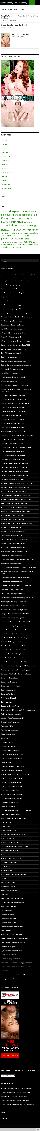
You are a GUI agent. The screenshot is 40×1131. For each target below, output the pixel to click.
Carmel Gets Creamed (9, 862)
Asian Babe (5, 144)
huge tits (15, 232)
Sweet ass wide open (8, 806)
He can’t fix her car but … (9, 882)
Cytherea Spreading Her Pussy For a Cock (15, 495)
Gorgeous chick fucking (9, 955)
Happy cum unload (7, 914)
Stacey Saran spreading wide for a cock (14, 281)
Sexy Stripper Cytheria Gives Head (13, 943)
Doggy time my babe (8, 734)
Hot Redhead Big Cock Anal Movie (13, 834)
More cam (4, 1118)
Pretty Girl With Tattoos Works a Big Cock (16, 638)
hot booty (5, 233)
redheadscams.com (7, 242)
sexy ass (18, 241)
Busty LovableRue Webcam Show (12, 451)
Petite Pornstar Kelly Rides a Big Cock (14, 939)
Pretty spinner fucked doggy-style (13, 305)
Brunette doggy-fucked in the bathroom (15, 385)
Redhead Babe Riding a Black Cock (13, 543)
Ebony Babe (5, 160)
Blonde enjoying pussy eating (11, 959)
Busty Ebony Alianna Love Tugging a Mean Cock (17, 559)
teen (8, 247)
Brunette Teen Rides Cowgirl (11, 654)
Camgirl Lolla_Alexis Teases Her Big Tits (15, 614)
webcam (16, 247)
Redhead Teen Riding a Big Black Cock (14, 531)
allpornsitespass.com (12, 211)
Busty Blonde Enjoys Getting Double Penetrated (18, 666)
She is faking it (6, 931)
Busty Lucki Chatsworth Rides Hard (13, 874)
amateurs (29, 211)
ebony (8, 230)
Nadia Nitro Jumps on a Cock (11, 563)
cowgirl (21, 226)
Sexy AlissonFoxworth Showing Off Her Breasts (17, 435)
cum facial (27, 226)
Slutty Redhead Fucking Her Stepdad (14, 503)
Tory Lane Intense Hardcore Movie (13, 455)
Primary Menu (37, 2)
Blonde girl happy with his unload (12, 766)
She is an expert (6, 822)
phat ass (31, 236)
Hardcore (4, 168)
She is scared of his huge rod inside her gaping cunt (19, 710)
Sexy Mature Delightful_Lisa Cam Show (14, 626)
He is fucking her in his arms (10, 850)
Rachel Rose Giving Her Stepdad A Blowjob (16, 403)
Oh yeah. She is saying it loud (11, 782)
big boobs (18, 214)
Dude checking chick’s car (10, 706)
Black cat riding (6, 762)
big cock (28, 214)
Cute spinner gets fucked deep (12, 289)
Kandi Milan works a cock (9, 373)
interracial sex (32, 233)
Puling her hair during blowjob (11, 714)
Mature (3, 180)
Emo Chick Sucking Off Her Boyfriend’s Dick (16, 511)
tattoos (36, 244)
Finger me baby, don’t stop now (12, 758)
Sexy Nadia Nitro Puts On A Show (12, 515)
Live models (8, 1083)
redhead (25, 238)
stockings (31, 244)
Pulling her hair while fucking (11, 858)
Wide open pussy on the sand (11, 794)
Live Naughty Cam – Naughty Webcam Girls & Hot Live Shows (15, 2)
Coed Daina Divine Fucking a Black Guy (14, 535)
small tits (27, 241)
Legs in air (4, 894)
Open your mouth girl (8, 923)
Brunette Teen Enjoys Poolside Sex (13, 399)
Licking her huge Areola (9, 979)
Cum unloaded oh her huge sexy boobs (14, 846)
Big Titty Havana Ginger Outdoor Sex (14, 491)
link (38, 1096)
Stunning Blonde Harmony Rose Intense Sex (16, 1088)
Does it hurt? (5, 971)
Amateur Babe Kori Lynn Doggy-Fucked (14, 519)
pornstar (6, 238)
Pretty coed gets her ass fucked (12, 321)
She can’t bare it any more (10, 722)
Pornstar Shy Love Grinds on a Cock (13, 658)
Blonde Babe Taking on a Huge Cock (13, 582)
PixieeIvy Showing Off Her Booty (12, 419)
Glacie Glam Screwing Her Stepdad (14, 25)
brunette (16, 222)
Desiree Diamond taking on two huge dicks (16, 365)
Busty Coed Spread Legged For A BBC (14, 507)
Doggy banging (6, 702)
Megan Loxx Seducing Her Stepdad (13, 407)
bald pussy (7, 214)
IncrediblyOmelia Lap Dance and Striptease (16, 586)
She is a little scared (8, 838)
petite (26, 235)
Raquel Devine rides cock (9, 297)
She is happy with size (8, 906)
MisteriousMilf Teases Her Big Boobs (14, 610)
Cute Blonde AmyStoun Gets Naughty (14, 463)
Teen (3, 196)
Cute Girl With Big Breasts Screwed (13, 642)
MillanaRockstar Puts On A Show (12, 459)
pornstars (16, 238)
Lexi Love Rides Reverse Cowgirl (12, 718)
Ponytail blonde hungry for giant (12, 927)
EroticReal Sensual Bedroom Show (13, 395)
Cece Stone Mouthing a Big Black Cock (14, 475)
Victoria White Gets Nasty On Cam (13, 431)
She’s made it (5, 854)
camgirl (30, 222)
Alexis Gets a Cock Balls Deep (11, 935)
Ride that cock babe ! (8, 698)
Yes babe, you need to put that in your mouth (16, 774)
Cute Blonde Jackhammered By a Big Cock (15, 967)
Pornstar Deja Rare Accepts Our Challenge (16, 810)
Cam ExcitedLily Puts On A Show (12, 427)
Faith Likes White (7, 726)
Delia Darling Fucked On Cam (11, 415)
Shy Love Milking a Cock (9, 678)
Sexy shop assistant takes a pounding (14, 313)
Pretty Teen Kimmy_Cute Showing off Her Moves (18, 598)
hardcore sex (31, 229)
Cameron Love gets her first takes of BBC (15, 345)
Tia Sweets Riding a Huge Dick (11, 798)
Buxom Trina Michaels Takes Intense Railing (16, 1092)
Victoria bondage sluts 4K (10, 381)
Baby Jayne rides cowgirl (9, 357)
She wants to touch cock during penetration (16, 963)
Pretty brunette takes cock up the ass (14, 293)
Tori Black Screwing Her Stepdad (12, 618)
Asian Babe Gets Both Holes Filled (13, 646)
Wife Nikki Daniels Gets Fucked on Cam (14, 539)
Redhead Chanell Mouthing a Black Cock (15, 487)
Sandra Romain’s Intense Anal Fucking (14, 662)
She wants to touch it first (10, 842)
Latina (3, 236)
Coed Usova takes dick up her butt (13, 325)
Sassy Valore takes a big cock (11, 353)
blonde (27, 218)
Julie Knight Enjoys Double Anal (12, 898)
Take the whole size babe (10, 730)
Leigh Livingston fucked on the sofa (13, 349)
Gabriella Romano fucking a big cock (13, 361)
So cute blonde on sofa (9, 682)
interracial (23, 233)
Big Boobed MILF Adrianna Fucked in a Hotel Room (18, 568)
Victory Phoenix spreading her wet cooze (15, 341)
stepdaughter (6, 244)
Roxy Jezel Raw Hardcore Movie (12, 778)
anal (34, 212)
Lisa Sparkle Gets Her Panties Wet (13, 555)
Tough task (5, 878)
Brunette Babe (6, 156)
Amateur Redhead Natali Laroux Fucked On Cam (17, 483)
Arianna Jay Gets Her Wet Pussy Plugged (15, 670)
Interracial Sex (6, 172)
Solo (2, 192)
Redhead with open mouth (10, 750)
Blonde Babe (5, 152)
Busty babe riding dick (20, 34)
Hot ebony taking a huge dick (11, 309)
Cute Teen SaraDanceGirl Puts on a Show (15, 578)
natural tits (20, 236)
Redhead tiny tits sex (8, 746)
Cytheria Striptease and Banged (12, 951)
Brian (14, 20)
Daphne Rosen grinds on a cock (12, 301)
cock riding (11, 225)
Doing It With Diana (8, 694)
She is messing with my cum (10, 790)
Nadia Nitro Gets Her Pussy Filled (12, 479)
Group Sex (4, 164)
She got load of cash (8, 826)
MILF (14, 236)
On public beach (6, 910)
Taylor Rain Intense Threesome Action (14, 630)
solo (35, 242)
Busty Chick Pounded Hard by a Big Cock (15, 650)
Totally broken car (7, 742)
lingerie (9, 235)
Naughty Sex (5, 184)
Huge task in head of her (9, 802)
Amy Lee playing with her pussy (12, 369)
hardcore (17, 229)
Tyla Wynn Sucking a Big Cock (11, 770)
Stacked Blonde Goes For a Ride (12, 634)
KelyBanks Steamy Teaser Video (12, 590)
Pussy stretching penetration (11, 786)
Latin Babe (4, 176)
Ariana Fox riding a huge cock (11, 337)
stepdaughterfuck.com (19, 244)
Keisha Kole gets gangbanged (11, 285)
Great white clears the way (10, 814)
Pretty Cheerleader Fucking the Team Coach (16, 499)
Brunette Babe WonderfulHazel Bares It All (16, 447)
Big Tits (4, 148)
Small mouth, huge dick (9, 947)
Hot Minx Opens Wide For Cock (12, 443)
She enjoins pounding (8, 830)
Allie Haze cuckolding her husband (13, 377)
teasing (3, 247)
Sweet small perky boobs (9, 890)
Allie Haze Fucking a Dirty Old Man (13, 606)
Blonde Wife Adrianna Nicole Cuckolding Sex (16, 523)
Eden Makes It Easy (8, 886)
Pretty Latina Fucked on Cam (11, 527)
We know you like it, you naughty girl (13, 818)
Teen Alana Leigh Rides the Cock (12, 423)
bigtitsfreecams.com (14, 218)
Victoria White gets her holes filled (13, 333)
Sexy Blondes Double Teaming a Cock (14, 551)
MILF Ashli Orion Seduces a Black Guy (14, 547)
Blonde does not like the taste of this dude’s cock (18, 975)
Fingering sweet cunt (8, 919)
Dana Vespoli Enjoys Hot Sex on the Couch (16, 674)
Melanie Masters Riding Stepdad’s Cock (15, 411)
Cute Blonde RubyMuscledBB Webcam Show (16, 622)
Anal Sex (4, 140)
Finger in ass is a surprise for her (12, 754)
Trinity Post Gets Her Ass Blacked (13, 439)
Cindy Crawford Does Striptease (12, 902)
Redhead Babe (6, 188)
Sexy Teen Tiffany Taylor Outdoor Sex (14, 467)
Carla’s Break (5, 866)
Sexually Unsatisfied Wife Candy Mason (15, 471)
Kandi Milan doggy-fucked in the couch (14, 329)
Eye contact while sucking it (10, 686)
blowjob (5, 221)
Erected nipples (6, 870)
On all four (4, 738)
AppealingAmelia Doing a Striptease (13, 602)
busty (25, 222)
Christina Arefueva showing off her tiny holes (17, 317)
